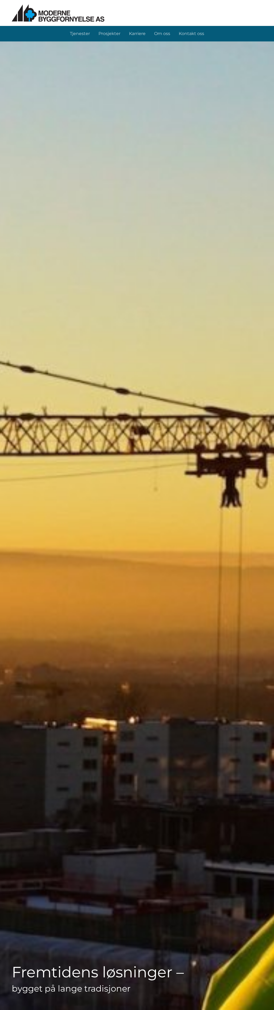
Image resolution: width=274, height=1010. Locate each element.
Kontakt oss (191, 33)
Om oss (162, 33)
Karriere (137, 33)
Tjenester (80, 33)
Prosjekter (109, 33)
